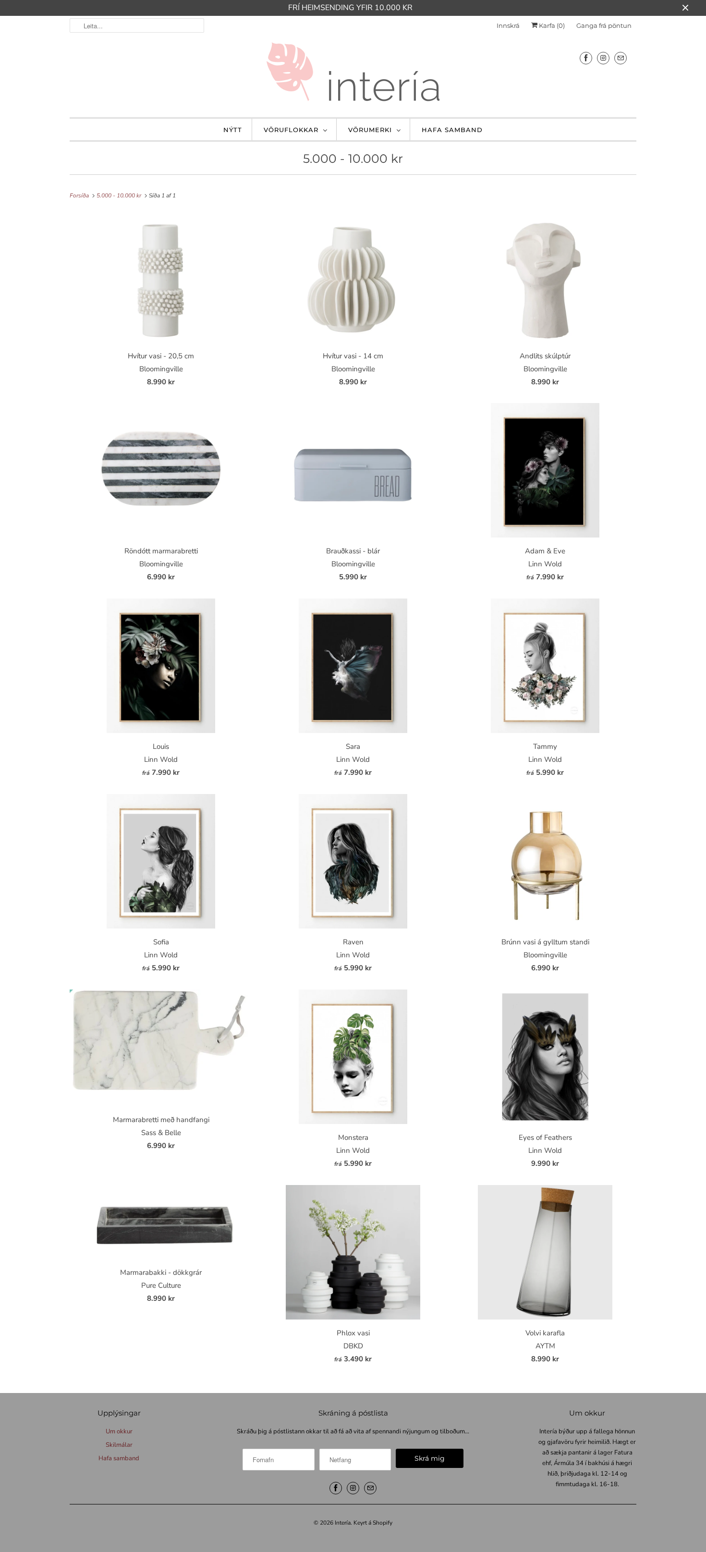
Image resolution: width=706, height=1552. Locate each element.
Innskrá (508, 25)
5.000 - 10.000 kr (353, 158)
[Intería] (353, 75)
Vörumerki (370, 130)
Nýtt (232, 130)
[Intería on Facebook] (586, 58)
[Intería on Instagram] (603, 58)
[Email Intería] (620, 58)
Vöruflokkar (291, 130)
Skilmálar (119, 1445)
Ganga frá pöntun (604, 25)
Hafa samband (452, 130)
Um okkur (119, 1431)
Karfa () (551, 25)
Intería (343, 1523)
